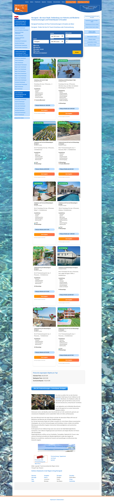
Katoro (46, 477)
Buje (33, 479)
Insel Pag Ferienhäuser (20, 108)
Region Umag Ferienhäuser (20, 75)
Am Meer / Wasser (39, 49)
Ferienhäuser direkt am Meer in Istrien (92, 21)
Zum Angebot (44, 110)
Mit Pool (37, 45)
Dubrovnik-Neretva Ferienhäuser (21, 30)
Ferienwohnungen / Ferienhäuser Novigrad (56, 446)
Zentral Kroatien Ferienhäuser (21, 47)
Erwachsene (68, 33)
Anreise (52, 33)
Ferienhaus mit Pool (83, 2)
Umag (70, 479)
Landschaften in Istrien (92, 42)
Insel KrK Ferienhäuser (19, 101)
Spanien (44, 2)
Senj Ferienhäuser (18, 88)
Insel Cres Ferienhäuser (20, 103)
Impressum (53, 499)
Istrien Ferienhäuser (19, 35)
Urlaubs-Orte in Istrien (19, 118)
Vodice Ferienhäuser (19, 60)
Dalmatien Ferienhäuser (20, 28)
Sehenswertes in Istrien (92, 36)
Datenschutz (60, 499)
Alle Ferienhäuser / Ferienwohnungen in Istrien (57, 449)
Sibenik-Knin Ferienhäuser (20, 58)
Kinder (67, 39)
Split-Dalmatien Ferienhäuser (21, 45)
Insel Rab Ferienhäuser (19, 110)
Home (27, 2)
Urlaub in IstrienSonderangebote (92, 32)
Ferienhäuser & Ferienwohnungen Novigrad (92, 17)
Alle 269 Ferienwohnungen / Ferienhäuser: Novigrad (50, 388)
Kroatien (49, 2)
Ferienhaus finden (71, 2)
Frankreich (37, 2)
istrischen (58, 399)
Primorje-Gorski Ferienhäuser (21, 84)
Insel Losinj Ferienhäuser (20, 106)
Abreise (52, 38)
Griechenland (56, 2)
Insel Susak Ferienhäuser (20, 112)
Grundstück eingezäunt (41, 53)
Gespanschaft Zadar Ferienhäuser (19, 33)
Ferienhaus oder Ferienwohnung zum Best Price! (40, 461)
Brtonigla (34, 477)
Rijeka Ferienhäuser (19, 86)
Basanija (34, 475)
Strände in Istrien (92, 39)
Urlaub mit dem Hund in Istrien (92, 27)
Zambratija (72, 481)
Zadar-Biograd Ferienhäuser (21, 64)
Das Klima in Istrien (92, 44)
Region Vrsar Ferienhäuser (20, 77)
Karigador (46, 475)
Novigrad (59, 475)
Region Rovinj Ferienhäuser (20, 73)
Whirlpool (37, 47)
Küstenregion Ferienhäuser (20, 99)
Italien (31, 2)
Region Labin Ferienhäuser (20, 67)
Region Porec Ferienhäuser (20, 69)
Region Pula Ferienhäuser (20, 71)
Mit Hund (37, 51)
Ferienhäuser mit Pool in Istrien (91, 24)
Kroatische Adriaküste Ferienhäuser (19, 38)
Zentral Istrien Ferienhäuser (20, 80)
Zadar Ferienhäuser (19, 62)
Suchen (77, 52)
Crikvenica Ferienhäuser (20, 82)
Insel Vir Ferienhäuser (19, 114)
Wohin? (35, 39)
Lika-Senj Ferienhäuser (19, 43)
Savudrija (71, 475)
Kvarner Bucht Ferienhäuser (21, 41)
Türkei (63, 2)
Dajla (33, 481)
